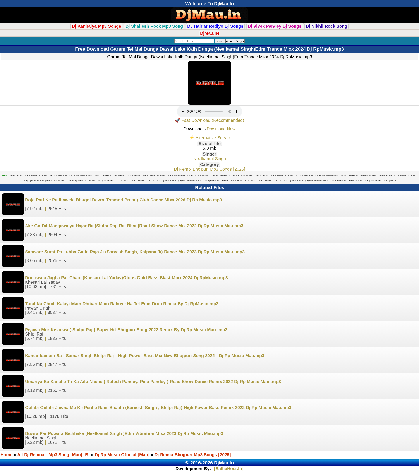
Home (6, 454)
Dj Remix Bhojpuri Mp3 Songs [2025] (209, 169)
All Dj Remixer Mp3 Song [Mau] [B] (53, 454)
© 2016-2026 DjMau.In (209, 463)
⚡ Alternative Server (209, 137)
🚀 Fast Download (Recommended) (209, 120)
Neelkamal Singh (209, 158)
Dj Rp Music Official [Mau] (122, 454)
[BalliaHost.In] (228, 468)
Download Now (221, 129)
